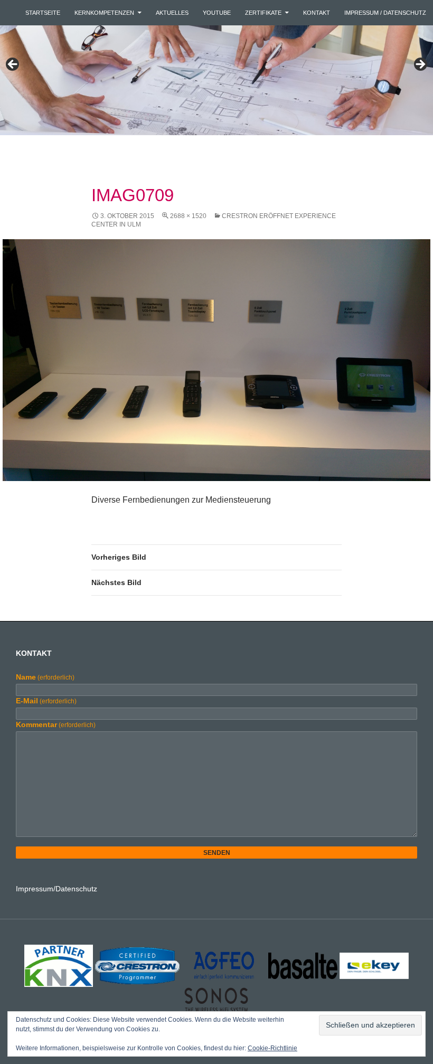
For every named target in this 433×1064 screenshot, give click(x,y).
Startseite (42, 13)
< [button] (13, 65)
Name (45, 677)
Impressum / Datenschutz (385, 13)
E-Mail (46, 700)
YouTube (217, 13)
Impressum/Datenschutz (56, 888)
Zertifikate (263, 13)
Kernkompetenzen (104, 13)
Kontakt (316, 13)
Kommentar (56, 724)
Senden (216, 852)
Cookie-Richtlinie (272, 1048)
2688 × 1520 (188, 216)
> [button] (420, 65)
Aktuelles (172, 13)
